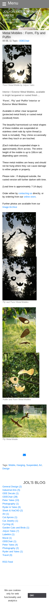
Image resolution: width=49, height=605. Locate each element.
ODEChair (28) (10, 497)
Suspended (32, 465)
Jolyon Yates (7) (10, 531)
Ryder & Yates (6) (11, 507)
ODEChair (24, 41)
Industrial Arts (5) (11, 490)
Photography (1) (10, 503)
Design (6, 468)
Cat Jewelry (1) (10, 521)
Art (40, 465)
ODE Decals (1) (10, 493)
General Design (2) (12, 486)
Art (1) (5, 514)
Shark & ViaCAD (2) (12, 510)
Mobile (12, 465)
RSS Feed (7, 562)
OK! (37, 595)
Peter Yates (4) (10, 544)
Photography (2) (10, 548)
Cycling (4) (8, 524)
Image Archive (9, 207)
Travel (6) (7, 555)
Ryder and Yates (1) (12, 551)
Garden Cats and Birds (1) (15, 527)
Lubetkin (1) (8, 534)
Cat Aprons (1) (9, 517)
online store (30, 196)
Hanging (21, 465)
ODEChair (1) (9, 541)
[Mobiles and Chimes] (19, 234)
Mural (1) (7, 538)
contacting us (25, 193)
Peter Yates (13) (10, 500)
